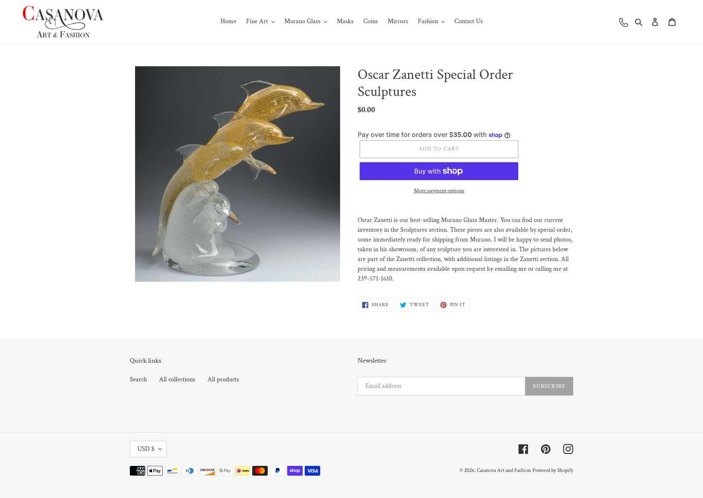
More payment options (439, 190)
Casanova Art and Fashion (504, 470)
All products (223, 379)
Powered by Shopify (553, 470)
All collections (177, 379)
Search (138, 379)
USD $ (146, 449)
